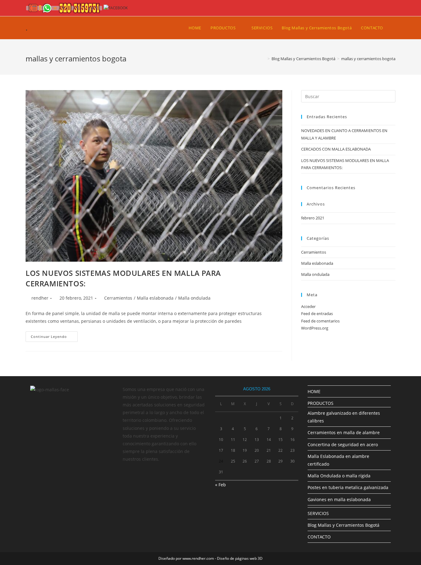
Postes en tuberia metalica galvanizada (348, 487)
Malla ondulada (194, 298)
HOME (314, 391)
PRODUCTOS (320, 403)
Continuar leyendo (54, 338)
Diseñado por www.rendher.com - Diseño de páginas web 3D (210, 558)
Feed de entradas (317, 313)
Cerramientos (118, 298)
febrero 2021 (312, 218)
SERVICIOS (318, 513)
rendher (39, 298)
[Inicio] (264, 58)
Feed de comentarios (320, 321)
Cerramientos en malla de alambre (344, 432)
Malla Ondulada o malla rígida (339, 476)
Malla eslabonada (155, 298)
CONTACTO (319, 537)
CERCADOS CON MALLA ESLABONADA (336, 149)
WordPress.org (314, 328)
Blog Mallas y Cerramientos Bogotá (343, 525)
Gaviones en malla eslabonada (339, 499)
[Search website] (394, 27)
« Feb (220, 485)
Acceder (308, 306)
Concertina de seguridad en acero (343, 444)
